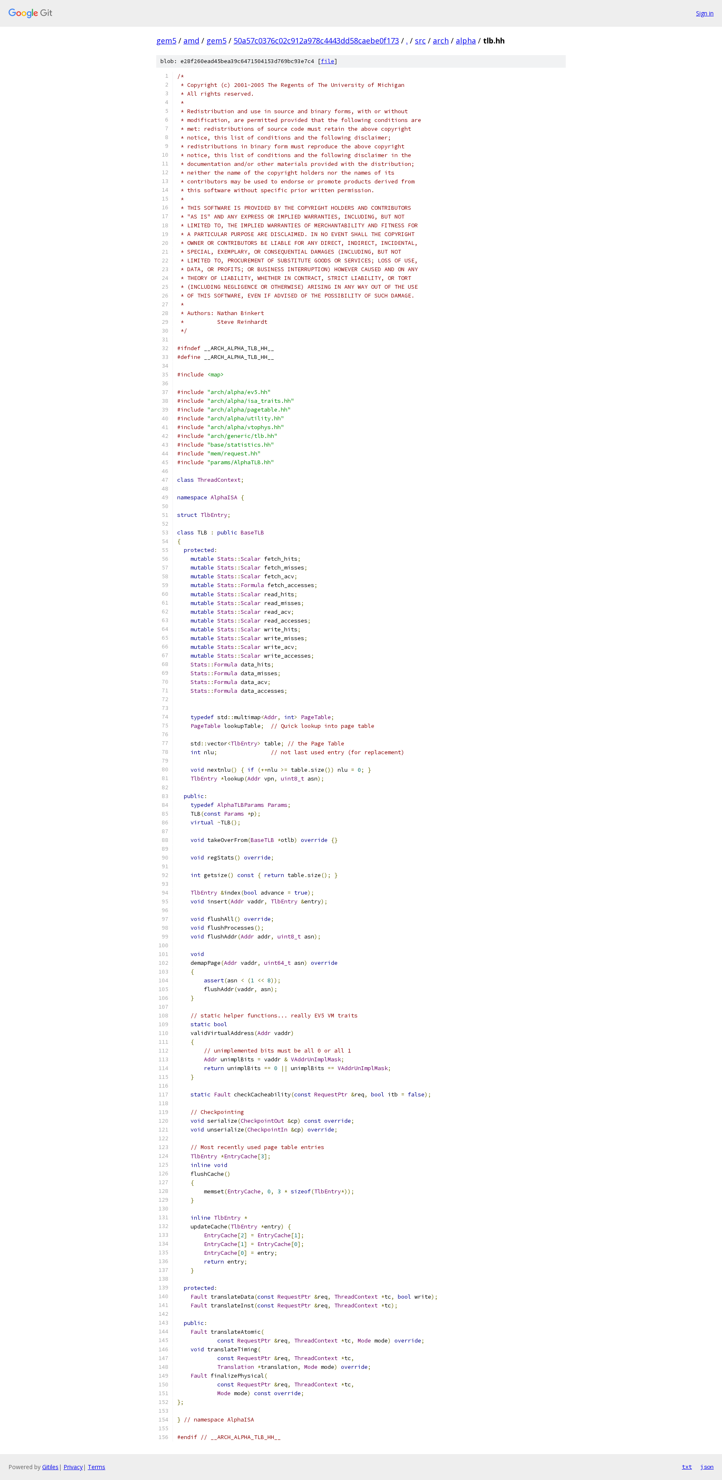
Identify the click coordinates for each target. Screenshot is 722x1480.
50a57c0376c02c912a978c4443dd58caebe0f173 (316, 41)
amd (191, 41)
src (420, 41)
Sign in (705, 13)
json (707, 1466)
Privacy (73, 1467)
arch (441, 41)
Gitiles (50, 1467)
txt (687, 1466)
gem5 (166, 41)
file (327, 61)
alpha (466, 41)
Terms (96, 1467)
